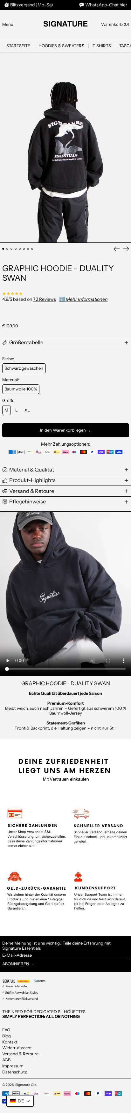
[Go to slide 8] (32, 249)
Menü (7, 24)
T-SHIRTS (102, 45)
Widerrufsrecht (17, 1047)
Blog (6, 1035)
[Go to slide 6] (24, 249)
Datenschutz (14, 1071)
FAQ (6, 1029)
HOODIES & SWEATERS (61, 45)
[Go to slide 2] (7, 249)
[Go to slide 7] (28, 249)
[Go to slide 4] (16, 249)
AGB (6, 1059)
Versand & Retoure (20, 1053)
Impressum (13, 1065)
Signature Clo (25, 1085)
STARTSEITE (18, 45)
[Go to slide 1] (3, 249)
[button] (115, 24)
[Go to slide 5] (20, 249)
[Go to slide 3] (11, 249)
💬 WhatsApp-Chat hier (103, 5)
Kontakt (9, 1041)
